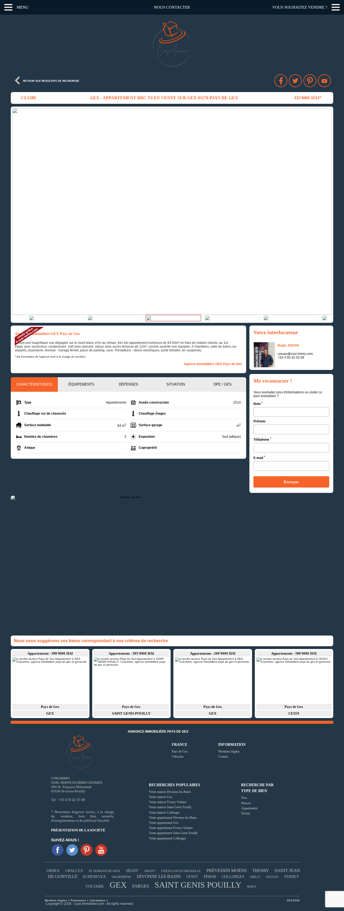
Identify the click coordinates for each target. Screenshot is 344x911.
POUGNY (272, 876)
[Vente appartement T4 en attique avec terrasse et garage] (50, 680)
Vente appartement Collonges (167, 838)
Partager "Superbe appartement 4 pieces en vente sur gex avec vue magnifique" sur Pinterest (310, 81)
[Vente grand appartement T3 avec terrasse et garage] (131, 680)
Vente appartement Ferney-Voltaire (171, 828)
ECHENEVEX (94, 877)
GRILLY (255, 876)
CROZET (150, 871)
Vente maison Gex (160, 797)
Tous (244, 798)
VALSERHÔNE (121, 876)
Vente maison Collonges (164, 812)
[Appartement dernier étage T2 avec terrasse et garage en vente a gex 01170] (212, 680)
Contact (223, 756)
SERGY (252, 886)
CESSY (192, 877)
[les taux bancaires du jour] (108, 900)
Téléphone (262, 439)
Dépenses (128, 384)
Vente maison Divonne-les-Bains (170, 792)
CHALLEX (74, 871)
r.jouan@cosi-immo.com (295, 354)
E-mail (259, 457)
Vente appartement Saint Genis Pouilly (173, 833)
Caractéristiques (34, 384)
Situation (175, 384)
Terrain (245, 813)
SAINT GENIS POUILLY (198, 884)
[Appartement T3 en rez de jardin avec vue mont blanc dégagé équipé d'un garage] (294, 680)
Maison (246, 803)
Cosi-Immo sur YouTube (324, 81)
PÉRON (210, 877)
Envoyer (291, 482)
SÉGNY (132, 871)
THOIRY (260, 870)
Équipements (81, 384)
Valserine (178, 756)
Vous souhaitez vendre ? (299, 7)
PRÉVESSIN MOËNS (226, 870)
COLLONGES (233, 877)
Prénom (259, 421)
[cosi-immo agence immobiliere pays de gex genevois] (57, 849)
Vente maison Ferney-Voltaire (168, 802)
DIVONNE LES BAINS (159, 876)
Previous (18, 211)
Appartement (249, 808)
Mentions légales (229, 751)
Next (326, 211)
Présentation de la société (78, 830)
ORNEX (53, 871)
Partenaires (79, 900)
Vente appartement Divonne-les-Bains (173, 818)
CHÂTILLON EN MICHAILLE (181, 871)
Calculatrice (97, 900)
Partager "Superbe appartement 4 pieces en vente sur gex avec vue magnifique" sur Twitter (295, 81)
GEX (118, 884)
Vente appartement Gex (163, 823)
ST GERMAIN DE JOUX (104, 871)
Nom (258, 403)
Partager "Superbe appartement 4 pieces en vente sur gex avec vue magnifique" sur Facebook (281, 81)
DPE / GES (223, 384)
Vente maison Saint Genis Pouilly (170, 807)
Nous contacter (172, 7)
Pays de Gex (180, 751)
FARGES (140, 886)
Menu (22, 7)
